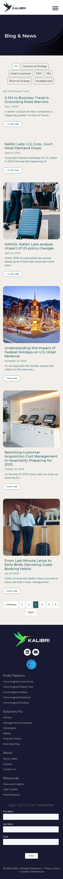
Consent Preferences (32, 871)
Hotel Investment (20, 73)
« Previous (11, 604)
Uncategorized (43, 81)
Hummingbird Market (15, 692)
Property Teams (12, 738)
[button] (54, 9)
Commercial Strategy (35, 66)
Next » (31, 612)
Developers (9, 728)
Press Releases (11, 794)
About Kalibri (10, 758)
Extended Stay (11, 743)
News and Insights (13, 784)
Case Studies (10, 789)
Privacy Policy (52, 868)
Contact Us (9, 769)
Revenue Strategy (19, 81)
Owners (7, 717)
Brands (7, 733)
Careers (7, 764)
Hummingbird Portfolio (16, 702)
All (16, 66)
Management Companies (17, 722)
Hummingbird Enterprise (17, 697)
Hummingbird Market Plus (18, 686)
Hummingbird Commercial (18, 681)
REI (49, 73)
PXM (39, 73)
